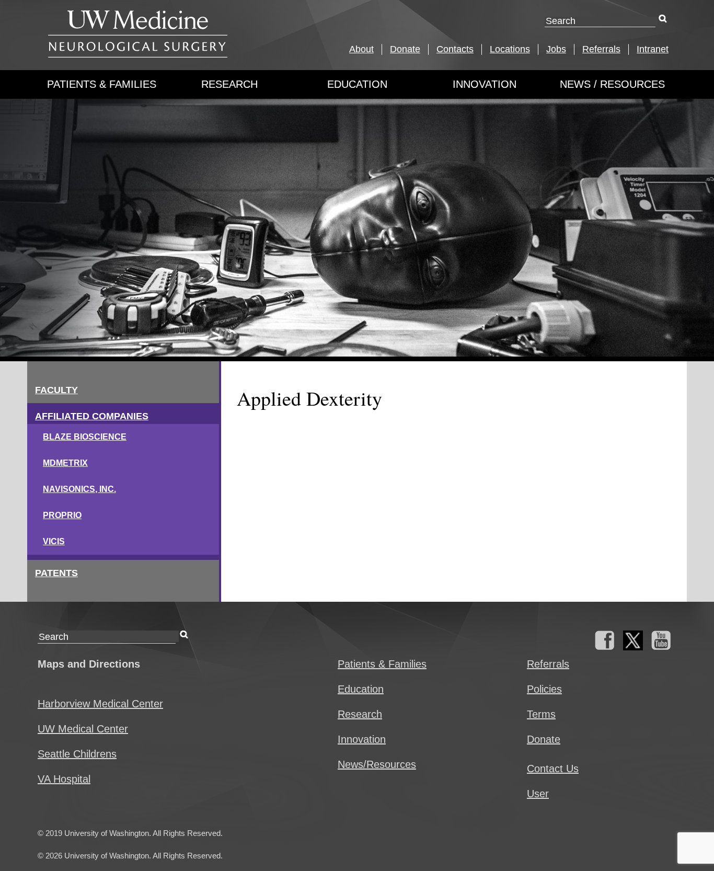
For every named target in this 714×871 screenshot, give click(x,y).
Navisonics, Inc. (79, 489)
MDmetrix (65, 463)
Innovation (484, 84)
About (361, 49)
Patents (56, 573)
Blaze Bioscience (84, 436)
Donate (405, 49)
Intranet (653, 49)
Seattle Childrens (77, 754)
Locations (510, 49)
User (538, 793)
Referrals (601, 49)
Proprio (62, 515)
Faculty (56, 390)
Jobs (556, 49)
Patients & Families (101, 84)
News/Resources (377, 764)
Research (229, 84)
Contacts (455, 49)
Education (357, 84)
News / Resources (612, 84)
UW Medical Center (83, 729)
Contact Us (553, 768)
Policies (544, 689)
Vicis (54, 541)
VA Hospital (64, 779)
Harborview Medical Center (100, 703)
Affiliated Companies (91, 416)
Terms (541, 714)
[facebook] (605, 646)
